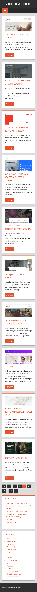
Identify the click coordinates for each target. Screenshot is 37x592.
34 (11, 491)
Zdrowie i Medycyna (14, 574)
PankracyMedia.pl (18, 4)
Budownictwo (11, 541)
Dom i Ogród (11, 550)
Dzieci (9, 552)
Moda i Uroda (12, 560)
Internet (9, 558)
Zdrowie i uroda (12, 577)
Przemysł (10, 566)
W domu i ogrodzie (13, 571)
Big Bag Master (12, 522)
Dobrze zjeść (11, 547)
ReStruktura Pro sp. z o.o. (16, 458)
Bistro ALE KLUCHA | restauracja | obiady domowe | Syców (18, 411)
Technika (10, 568)
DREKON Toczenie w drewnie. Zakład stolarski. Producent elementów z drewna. (18, 506)
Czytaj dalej (9, 55)
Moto (9, 563)
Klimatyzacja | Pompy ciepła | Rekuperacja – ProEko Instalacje (17, 177)
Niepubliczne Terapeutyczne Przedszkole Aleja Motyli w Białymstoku (16, 516)
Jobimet (9, 525)
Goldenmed (10, 366)
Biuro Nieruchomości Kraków (17, 511)
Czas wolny (11, 544)
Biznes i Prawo (12, 539)
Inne (8, 555)
